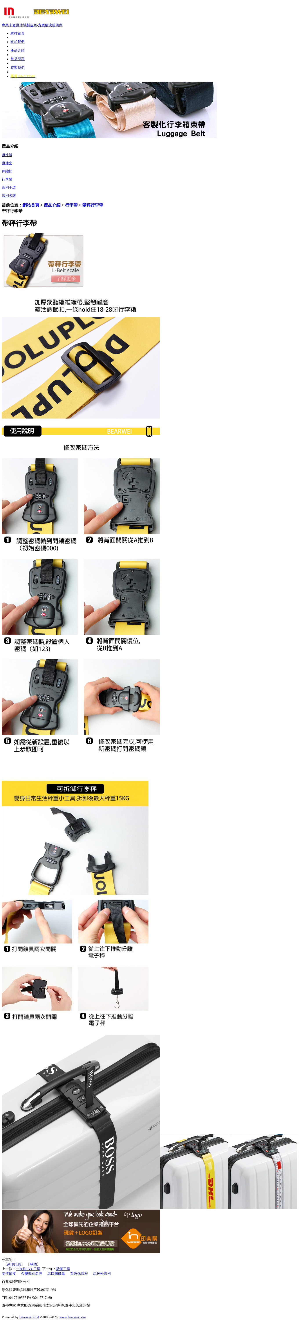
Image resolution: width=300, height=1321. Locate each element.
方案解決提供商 (50, 25)
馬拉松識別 (102, 1273)
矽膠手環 (63, 1269)
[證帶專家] (36, 21)
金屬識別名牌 (31, 1273)
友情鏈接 (9, 1273)
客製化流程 (79, 1273)
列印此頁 (14, 1264)
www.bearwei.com (72, 1317)
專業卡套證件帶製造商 (19, 25)
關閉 (33, 1264)
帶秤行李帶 (92, 205)
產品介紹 (52, 205)
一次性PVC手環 (28, 1269)
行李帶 (71, 205)
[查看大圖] (43, 287)
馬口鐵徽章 (56, 1273)
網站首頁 (31, 205)
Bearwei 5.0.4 (29, 1317)
